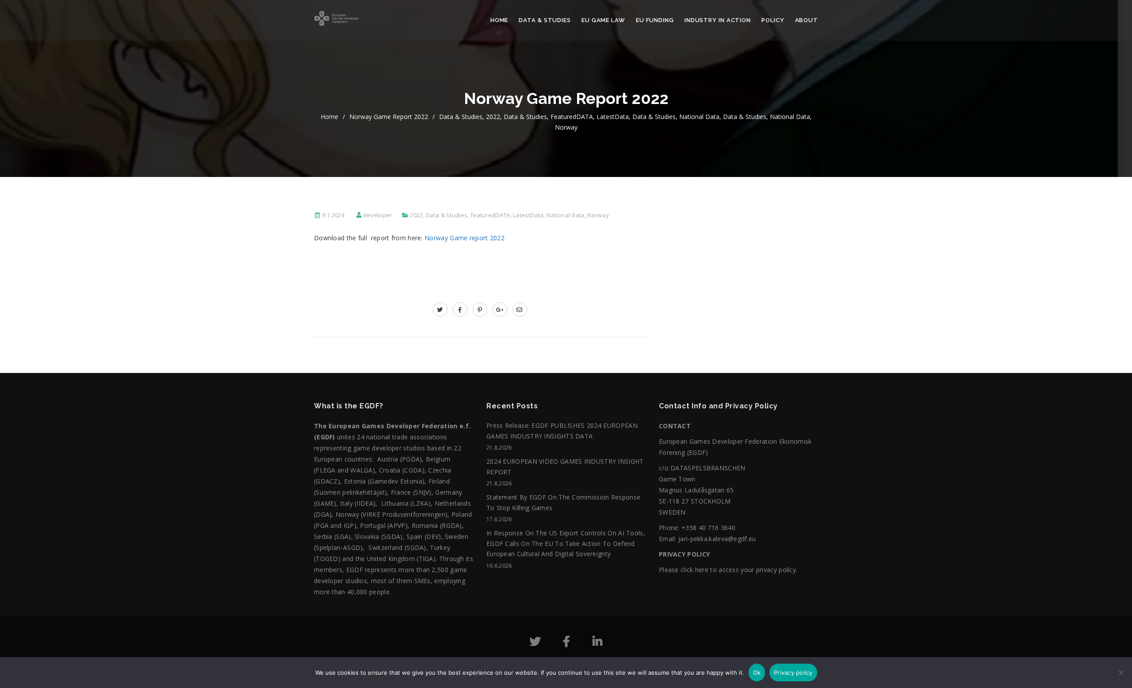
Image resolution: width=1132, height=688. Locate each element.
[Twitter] (535, 643)
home (329, 116)
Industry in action (718, 20)
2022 (493, 116)
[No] (1121, 677)
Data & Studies (545, 20)
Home (499, 20)
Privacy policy (793, 672)
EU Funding (655, 20)
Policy (772, 20)
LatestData (613, 116)
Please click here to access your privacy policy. (728, 569)
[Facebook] (566, 643)
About (806, 20)
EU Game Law (603, 20)
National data (699, 116)
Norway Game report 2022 (388, 116)
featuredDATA (572, 116)
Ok (757, 672)
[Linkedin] (597, 643)
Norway (566, 127)
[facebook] (460, 309)
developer (377, 215)
